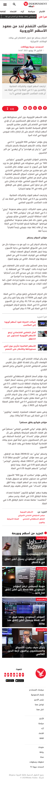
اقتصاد (13, 11)
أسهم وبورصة (21, 533)
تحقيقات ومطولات (36, 762)
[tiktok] (8, 675)
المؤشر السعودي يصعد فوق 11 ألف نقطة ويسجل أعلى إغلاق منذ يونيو (26, 620)
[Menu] (5, 4)
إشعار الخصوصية (37, 694)
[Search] (14, 4)
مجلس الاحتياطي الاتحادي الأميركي (31, 515)
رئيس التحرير (39, 699)
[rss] (5, 675)
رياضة (41, 752)
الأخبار (42, 11)
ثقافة (41, 738)
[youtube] (14, 675)
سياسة (31, 11)
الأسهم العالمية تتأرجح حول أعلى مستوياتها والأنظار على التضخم (20, 347)
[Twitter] (20, 675)
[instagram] (17, 675)
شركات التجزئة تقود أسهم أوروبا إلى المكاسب (20, 323)
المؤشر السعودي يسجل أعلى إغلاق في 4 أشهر (25, 560)
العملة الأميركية (13, 519)
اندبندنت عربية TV (37, 767)
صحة (42, 757)
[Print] (25, 108)
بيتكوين (42, 522)
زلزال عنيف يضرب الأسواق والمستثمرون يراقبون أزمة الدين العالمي (26, 651)
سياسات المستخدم (36, 690)
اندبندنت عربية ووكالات (32, 47)
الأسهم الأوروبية (26, 512)
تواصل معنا (39, 704)
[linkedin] (11, 675)
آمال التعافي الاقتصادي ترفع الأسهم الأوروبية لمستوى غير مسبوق (21, 335)
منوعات (41, 747)
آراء (22, 11)
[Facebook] (23, 675)
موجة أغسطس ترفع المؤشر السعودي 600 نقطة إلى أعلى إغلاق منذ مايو (25, 590)
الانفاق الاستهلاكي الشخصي (34, 519)
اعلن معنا (40, 709)
